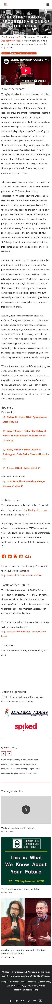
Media (23, 53)
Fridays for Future (7, 769)
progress (17, 773)
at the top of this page (37, 510)
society (34, 773)
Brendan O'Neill (19, 764)
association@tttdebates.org (26, 989)
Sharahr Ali (26, 773)
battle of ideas (6, 764)
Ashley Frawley (33, 760)
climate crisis (31, 764)
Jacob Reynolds (7, 773)
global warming (21, 769)
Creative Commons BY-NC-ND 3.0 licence (31, 976)
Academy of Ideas (11, 40)
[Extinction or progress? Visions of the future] (3, 753)
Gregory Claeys (34, 769)
